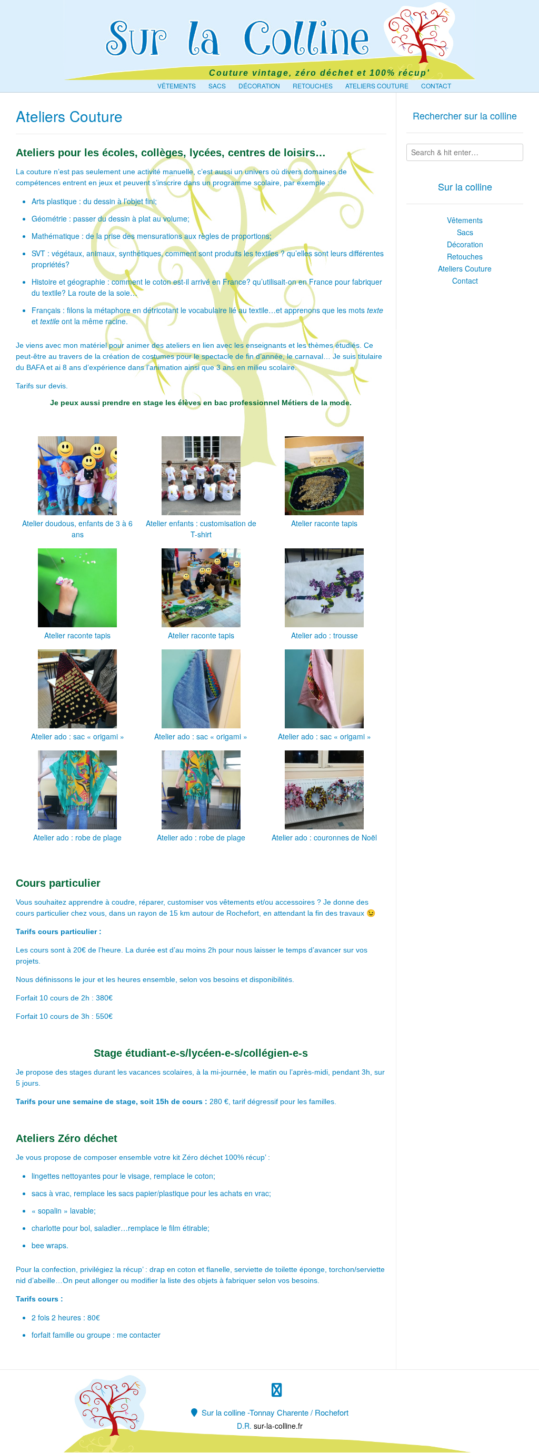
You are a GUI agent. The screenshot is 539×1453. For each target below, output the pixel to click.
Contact (436, 85)
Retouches (313, 85)
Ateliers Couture (376, 85)
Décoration (259, 85)
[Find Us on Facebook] (277, 1390)
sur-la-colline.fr (278, 1425)
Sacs (217, 85)
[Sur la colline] (269, 37)
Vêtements (176, 85)
